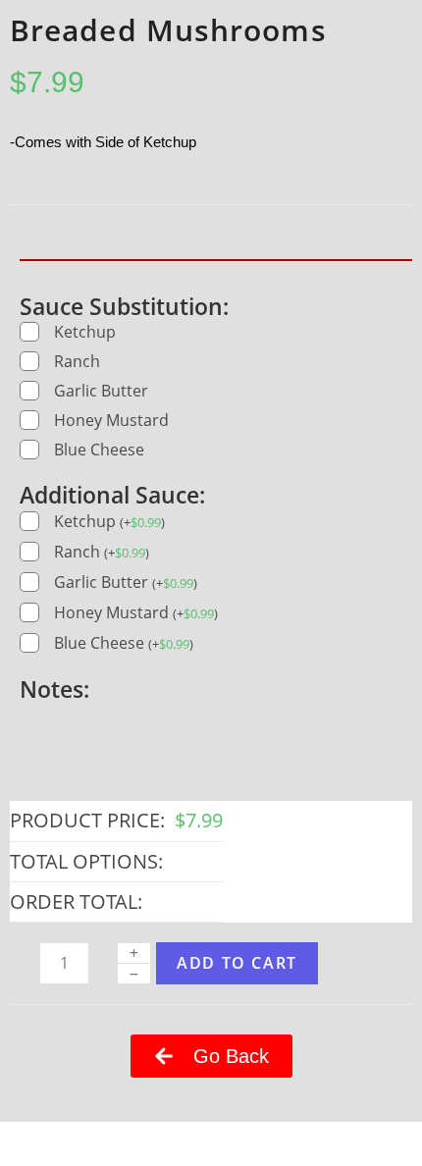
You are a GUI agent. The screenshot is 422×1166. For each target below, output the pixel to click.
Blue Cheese (99, 449)
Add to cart (237, 963)
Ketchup (85, 332)
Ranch (77, 361)
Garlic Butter (101, 390)
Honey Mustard (111, 420)
